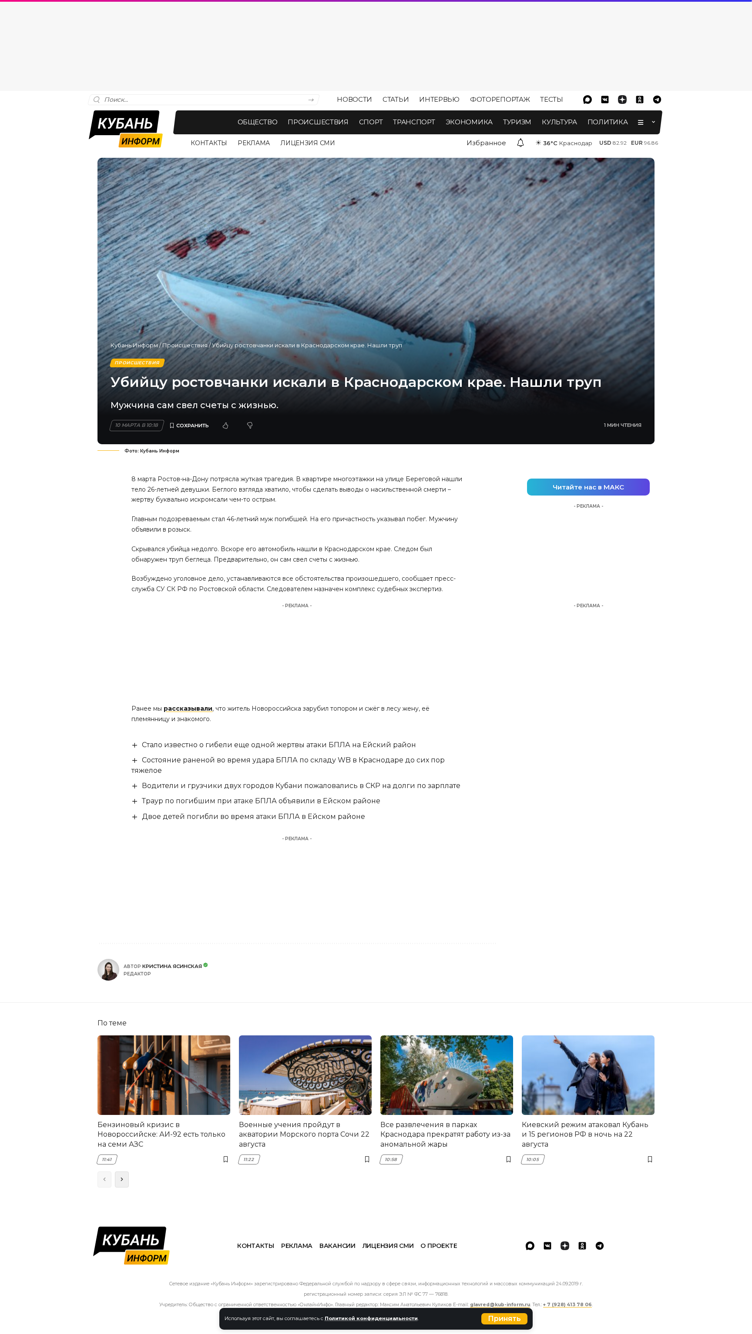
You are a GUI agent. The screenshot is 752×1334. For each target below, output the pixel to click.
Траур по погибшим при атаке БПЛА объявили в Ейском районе (261, 801)
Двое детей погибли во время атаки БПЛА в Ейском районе (253, 816)
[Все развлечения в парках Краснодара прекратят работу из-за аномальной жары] (446, 1075)
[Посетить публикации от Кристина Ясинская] (108, 970)
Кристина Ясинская (172, 966)
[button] (504, 1318)
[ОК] (640, 99)
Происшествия (185, 345)
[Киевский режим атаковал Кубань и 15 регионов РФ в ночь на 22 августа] (588, 1075)
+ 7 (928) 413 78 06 (567, 1304)
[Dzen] (622, 99)
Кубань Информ (134, 345)
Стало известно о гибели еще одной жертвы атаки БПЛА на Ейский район (279, 745)
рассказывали (188, 708)
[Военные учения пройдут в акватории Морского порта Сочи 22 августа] (305, 1075)
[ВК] (605, 99)
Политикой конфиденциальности (371, 1318)
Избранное (486, 143)
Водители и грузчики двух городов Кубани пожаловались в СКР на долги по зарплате (301, 786)
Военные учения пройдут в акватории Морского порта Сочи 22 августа (304, 1134)
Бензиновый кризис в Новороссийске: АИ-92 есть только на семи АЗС (161, 1134)
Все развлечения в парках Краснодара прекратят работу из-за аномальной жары (445, 1134)
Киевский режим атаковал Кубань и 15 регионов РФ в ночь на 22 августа (585, 1134)
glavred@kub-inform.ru (500, 1304)
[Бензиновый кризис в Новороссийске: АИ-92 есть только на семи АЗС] (163, 1075)
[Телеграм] (657, 99)
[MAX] (587, 99)
